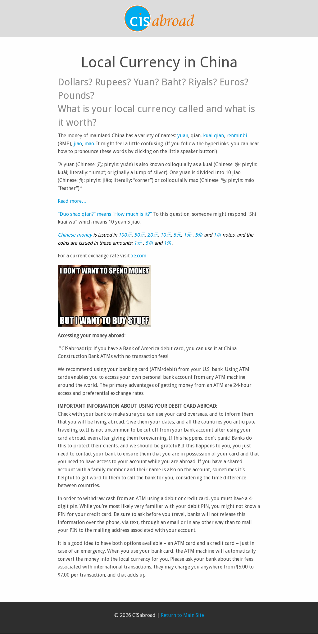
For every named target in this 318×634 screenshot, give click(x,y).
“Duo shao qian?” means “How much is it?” (105, 214)
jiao (77, 144)
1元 (188, 235)
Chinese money (75, 235)
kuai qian (213, 135)
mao (89, 144)
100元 (125, 235)
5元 (177, 235)
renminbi (236, 135)
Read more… (72, 201)
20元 (152, 235)
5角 (199, 235)
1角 (217, 235)
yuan (182, 135)
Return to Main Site (182, 615)
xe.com (138, 256)
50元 (139, 235)
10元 (165, 235)
